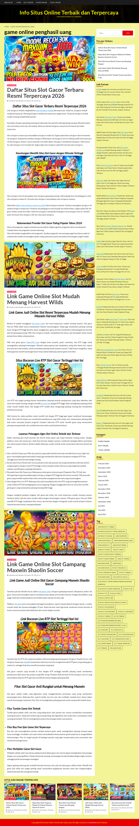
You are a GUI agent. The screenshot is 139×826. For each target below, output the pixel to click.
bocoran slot (45, 403)
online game (117, 563)
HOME (19, 2)
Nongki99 (100, 395)
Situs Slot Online (111, 117)
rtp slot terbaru (125, 572)
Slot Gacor (116, 294)
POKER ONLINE (41, 2)
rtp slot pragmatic (119, 568)
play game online (103, 568)
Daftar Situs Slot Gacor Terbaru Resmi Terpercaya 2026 (45, 92)
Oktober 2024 (103, 497)
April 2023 (102, 514)
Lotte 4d (99, 266)
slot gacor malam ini (126, 634)
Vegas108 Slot (101, 380)
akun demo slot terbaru (106, 527)
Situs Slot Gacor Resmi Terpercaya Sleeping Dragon (114, 62)
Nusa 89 (45, 504)
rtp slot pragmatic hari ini (107, 572)
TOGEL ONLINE (55, 2)
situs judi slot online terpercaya (109, 589)
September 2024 (104, 502)
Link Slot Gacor (105, 365)
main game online (103, 563)
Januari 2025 (103, 485)
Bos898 (99, 307)
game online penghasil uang (123, 540)
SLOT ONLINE (28, 2)
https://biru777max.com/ (118, 319)
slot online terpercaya (122, 643)
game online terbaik (119, 545)
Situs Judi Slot (111, 196)
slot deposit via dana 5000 (107, 634)
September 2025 (104, 472)
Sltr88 (98, 410)
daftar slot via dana (105, 536)
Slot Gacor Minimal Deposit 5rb (114, 226)
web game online (115, 648)
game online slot (104, 545)
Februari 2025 (103, 480)
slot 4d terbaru (119, 616)
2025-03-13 (116, 809)
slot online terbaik (104, 643)
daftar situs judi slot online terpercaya (111, 531)
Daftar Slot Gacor (106, 165)
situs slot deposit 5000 (105, 598)
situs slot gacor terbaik (45, 110)
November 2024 (104, 493)
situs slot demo (115, 593)
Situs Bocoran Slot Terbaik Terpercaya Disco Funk (115, 76)
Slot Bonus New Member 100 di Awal (20, 101)
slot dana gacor (117, 630)
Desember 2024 (104, 489)
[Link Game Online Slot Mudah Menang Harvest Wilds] (96, 792)
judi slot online (118, 549)
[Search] (133, 26)
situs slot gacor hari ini (106, 607)
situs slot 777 (102, 593)
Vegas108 (100, 254)
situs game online (104, 577)
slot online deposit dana (120, 639)
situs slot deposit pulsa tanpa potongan (112, 602)
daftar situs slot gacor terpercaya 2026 (31, 205)
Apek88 (27, 662)
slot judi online (103, 639)
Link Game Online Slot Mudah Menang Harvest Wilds (43, 299)
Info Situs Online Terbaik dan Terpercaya (69, 12)
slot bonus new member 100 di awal (109, 620)
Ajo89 (98, 241)
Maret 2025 (102, 476)
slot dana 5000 (103, 630)
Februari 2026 (103, 464)
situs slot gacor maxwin (106, 611)
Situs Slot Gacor (119, 279)
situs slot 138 (127, 589)
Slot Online (124, 132)
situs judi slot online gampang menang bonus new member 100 (115, 583)
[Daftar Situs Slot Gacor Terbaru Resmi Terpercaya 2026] (16, 792)
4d (104, 335)
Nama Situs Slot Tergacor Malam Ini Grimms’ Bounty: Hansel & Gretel (114, 55)
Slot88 (98, 89)
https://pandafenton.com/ (109, 350)
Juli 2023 (101, 506)
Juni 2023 (101, 510)
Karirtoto (99, 180)
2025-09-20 (63, 812)
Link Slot (113, 102)
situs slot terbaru (104, 616)
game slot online (104, 549)
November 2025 (104, 468)
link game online (38, 323)
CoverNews (92, 822)
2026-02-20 (37, 101)
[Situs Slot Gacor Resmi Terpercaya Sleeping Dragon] (69, 792)
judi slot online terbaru (106, 558)
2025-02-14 (37, 575)
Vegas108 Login (32, 342)
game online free (121, 536)
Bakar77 (99, 423)
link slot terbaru (123, 558)
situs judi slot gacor (120, 577)
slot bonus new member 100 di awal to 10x (112, 625)
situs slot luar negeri (125, 611)
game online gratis (104, 540)
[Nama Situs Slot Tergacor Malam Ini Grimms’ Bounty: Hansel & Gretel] (43, 792)
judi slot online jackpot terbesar (109, 554)
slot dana (18, 604)
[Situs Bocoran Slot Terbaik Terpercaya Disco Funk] (122, 792)
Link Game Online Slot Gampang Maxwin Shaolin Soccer (46, 567)
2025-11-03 (37, 812)
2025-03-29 (37, 307)
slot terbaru (102, 648)
